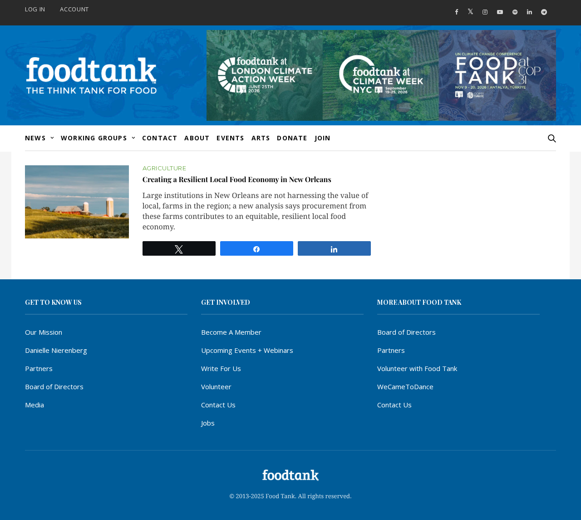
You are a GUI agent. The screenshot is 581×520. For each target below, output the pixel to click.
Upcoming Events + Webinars (247, 350)
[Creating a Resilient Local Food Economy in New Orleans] (77, 201)
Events (230, 138)
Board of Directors (54, 386)
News (35, 138)
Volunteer (216, 386)
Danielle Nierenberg (56, 350)
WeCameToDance (405, 386)
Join (323, 138)
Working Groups (94, 138)
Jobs (208, 422)
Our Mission (43, 332)
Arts (261, 138)
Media (34, 404)
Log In (35, 9)
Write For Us (221, 368)
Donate (292, 138)
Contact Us (218, 404)
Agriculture (165, 168)
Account (74, 9)
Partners (39, 368)
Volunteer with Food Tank (417, 368)
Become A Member (231, 332)
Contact (159, 138)
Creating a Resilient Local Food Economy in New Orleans (237, 179)
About (197, 138)
